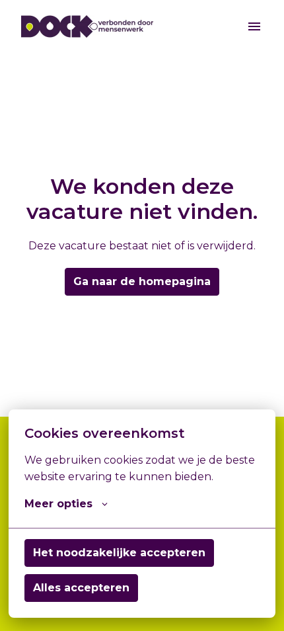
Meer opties (58, 503)
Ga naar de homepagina (142, 281)
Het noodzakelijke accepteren (119, 552)
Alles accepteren (81, 587)
